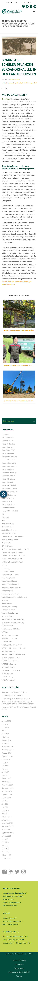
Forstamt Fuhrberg (8, 450)
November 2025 (7, 750)
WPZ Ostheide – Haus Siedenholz (14, 648)
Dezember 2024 (7, 785)
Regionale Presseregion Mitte (12, 552)
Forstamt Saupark (8, 498)
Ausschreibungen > (9, 918)
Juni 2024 (5, 804)
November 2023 (7, 826)
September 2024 (8, 794)
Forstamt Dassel (7, 447)
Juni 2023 (5, 842)
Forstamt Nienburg (8, 479)
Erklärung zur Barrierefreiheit (19, 972)
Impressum (19, 964)
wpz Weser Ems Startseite (11, 670)
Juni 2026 (5, 727)
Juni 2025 (5, 766)
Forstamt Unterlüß (8, 508)
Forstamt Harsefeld (8, 460)
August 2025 (6, 759)
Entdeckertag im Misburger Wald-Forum (16, 699)
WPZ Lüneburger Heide (10, 635)
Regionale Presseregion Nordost (13, 555)
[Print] (7, 88)
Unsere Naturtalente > (10, 906)
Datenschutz (19, 968)
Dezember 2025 (7, 746)
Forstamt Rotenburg (9, 495)
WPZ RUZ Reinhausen (9, 664)
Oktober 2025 (7, 753)
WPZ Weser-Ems (7, 674)
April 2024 (5, 810)
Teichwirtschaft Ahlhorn (10, 575)
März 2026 (5, 737)
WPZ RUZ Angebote (8, 651)
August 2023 (6, 836)
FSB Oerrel (5, 517)
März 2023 (5, 852)
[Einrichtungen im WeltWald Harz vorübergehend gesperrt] (19, 314)
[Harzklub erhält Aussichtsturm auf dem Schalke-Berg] (19, 384)
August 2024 (6, 798)
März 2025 (5, 775)
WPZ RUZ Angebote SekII (11, 661)
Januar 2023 (6, 858)
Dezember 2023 (7, 823)
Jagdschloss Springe (9, 530)
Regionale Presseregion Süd (28, 83)
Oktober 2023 (7, 829)
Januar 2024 (6, 820)
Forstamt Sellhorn (8, 504)
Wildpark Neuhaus (8, 610)
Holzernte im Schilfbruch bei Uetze (14, 692)
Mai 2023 (5, 845)
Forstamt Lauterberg (10, 83)
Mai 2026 (5, 731)
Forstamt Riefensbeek (9, 492)
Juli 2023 (5, 839)
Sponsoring (6, 568)
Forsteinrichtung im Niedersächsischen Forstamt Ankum (19, 708)
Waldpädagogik (7, 591)
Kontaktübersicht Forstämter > (13, 896)
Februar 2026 (6, 740)
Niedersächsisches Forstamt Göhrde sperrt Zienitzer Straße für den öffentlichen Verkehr (17, 703)
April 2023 (5, 849)
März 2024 (5, 814)
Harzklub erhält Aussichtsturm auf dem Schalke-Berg (19, 401)
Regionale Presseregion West (12, 562)
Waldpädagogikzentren (10, 594)
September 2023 (8, 833)
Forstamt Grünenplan (9, 457)
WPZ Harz (5, 632)
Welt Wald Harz (7, 603)
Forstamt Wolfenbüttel (10, 511)
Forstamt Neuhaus (8, 476)
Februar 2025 (6, 778)
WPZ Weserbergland (9, 677)
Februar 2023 (6, 855)
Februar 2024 (6, 817)
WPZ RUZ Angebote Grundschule (13, 654)
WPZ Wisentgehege (8, 680)
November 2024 (7, 788)
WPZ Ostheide (7, 642)
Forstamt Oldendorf (9, 485)
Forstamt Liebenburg (9, 466)
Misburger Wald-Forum (10, 540)
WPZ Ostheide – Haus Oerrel (12, 645)
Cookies (19, 976)
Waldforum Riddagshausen (11, 587)
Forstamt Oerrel (7, 482)
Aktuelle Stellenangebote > (12, 921)
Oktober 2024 (7, 791)
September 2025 (8, 756)
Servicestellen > (8, 899)
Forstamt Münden (8, 469)
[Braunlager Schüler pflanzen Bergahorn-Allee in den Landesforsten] (19, 45)
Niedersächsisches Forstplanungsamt (15, 549)
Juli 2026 (5, 724)
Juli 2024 (5, 801)
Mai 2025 (5, 769)
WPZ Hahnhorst (7, 626)
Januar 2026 (6, 743)
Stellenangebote (8, 571)
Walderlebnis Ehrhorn (9, 581)
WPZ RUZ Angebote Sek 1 (11, 658)
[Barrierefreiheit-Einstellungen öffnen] (3, 494)
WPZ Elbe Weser (7, 616)
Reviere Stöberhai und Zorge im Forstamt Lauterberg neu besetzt (19, 365)
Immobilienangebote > (11, 924)
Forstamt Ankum (7, 441)
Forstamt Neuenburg (9, 473)
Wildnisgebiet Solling (9, 606)
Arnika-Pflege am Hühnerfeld (12, 695)
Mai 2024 (5, 807)
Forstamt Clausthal (8, 444)
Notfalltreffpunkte (19, 960)
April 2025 (5, 772)
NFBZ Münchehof (8, 546)
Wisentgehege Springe (10, 613)
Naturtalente (6, 543)
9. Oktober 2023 (15, 79)
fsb (3, 514)
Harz (17, 83)
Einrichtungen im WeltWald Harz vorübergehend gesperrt (19, 330)
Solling (4, 565)
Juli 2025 (5, 762)
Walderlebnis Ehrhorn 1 (10, 584)
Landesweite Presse (9, 533)
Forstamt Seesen (8, 501)
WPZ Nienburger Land (9, 638)
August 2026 (6, 721)
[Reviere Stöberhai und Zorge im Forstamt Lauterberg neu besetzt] (19, 349)
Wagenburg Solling (9, 578)
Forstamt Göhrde (8, 453)
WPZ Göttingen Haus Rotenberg (13, 619)
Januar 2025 (6, 782)
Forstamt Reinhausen (9, 488)
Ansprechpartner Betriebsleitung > (15, 893)
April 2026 (5, 734)
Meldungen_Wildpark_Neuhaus (13, 536)
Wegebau (5, 600)
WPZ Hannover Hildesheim (11, 629)
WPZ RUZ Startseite (8, 667)
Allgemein (5, 434)
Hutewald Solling (8, 524)
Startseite (5, 31)
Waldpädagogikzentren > (12, 902)
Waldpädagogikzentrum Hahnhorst (14, 597)
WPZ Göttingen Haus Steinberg (13, 622)
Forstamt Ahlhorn (8, 437)
